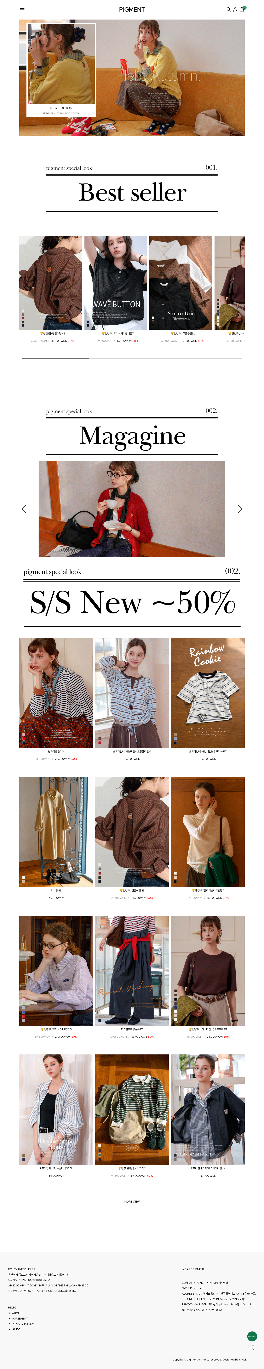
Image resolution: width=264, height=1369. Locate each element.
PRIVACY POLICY (23, 1324)
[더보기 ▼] (132, 1202)
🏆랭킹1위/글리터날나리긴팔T (208, 890)
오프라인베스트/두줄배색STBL (56, 1168)
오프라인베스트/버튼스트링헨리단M (132, 751)
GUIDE (16, 1329)
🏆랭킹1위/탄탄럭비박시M (132, 1168)
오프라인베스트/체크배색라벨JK (208, 1168)
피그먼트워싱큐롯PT (132, 1029)
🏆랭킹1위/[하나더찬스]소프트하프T (207, 1029)
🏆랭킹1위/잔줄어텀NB (52, 333)
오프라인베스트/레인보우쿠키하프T (208, 751)
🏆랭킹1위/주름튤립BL (182, 333)
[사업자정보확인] (238, 1299)
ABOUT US (19, 1313)
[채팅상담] (252, 1336)
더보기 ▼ (132, 1202)
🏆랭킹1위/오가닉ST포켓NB (56, 1029)
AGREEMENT (20, 1318)
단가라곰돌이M (56, 751)
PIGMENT (132, 9)
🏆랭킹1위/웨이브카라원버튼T (117, 333)
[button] (26, 287)
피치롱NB (56, 890)
